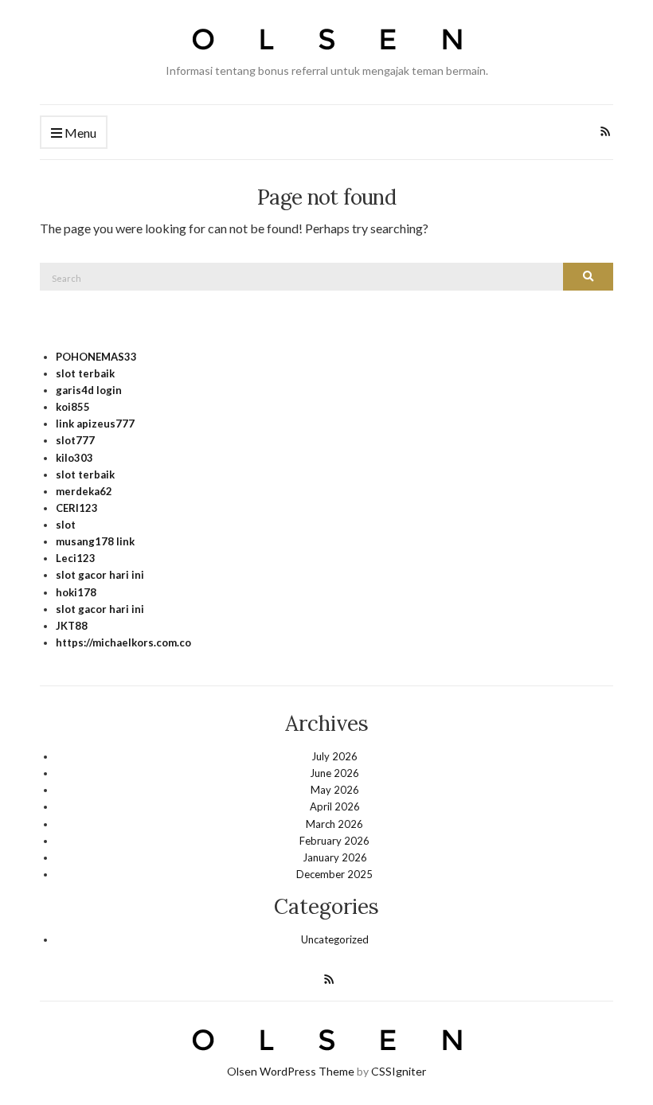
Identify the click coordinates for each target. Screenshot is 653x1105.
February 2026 (334, 840)
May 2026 (335, 789)
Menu (79, 132)
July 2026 (334, 756)
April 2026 (335, 806)
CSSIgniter (398, 1071)
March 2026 (334, 824)
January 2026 (335, 857)
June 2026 (334, 773)
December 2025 (334, 874)
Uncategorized (335, 939)
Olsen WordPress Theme (290, 1071)
